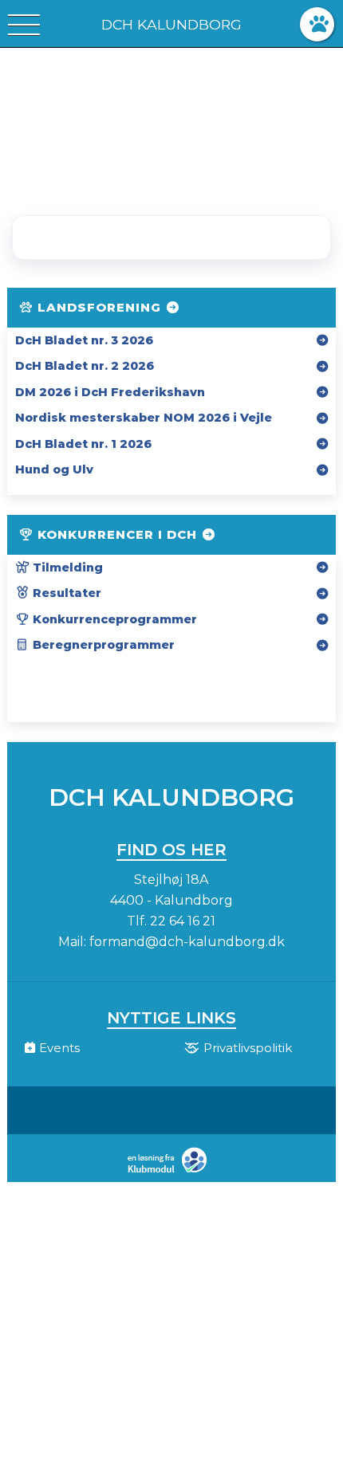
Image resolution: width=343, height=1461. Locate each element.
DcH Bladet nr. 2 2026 (84, 366)
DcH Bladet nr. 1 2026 (83, 444)
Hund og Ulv (54, 469)
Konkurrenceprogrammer (113, 619)
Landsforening (99, 307)
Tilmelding (66, 567)
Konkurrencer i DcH (117, 534)
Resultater (65, 593)
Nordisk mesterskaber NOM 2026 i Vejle (143, 417)
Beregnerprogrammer (102, 645)
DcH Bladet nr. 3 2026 (84, 340)
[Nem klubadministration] (171, 1170)
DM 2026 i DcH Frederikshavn (110, 392)
